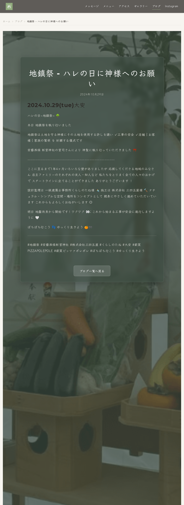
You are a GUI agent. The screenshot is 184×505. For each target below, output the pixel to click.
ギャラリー (141, 6)
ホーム (6, 21)
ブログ (156, 6)
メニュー (108, 6)
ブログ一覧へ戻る (92, 271)
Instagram (171, 6)
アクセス (124, 6)
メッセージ (92, 6)
